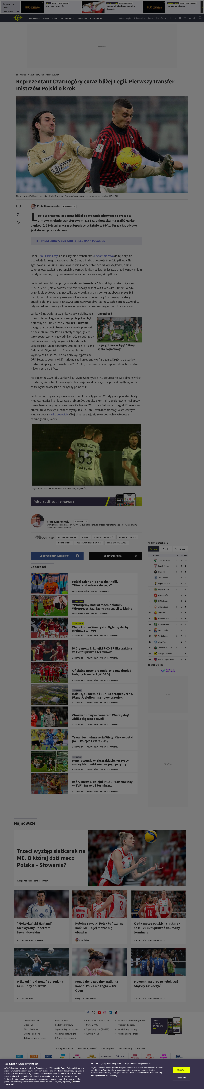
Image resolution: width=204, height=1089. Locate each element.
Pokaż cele (181, 1078)
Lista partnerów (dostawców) (104, 1075)
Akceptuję (181, 1070)
